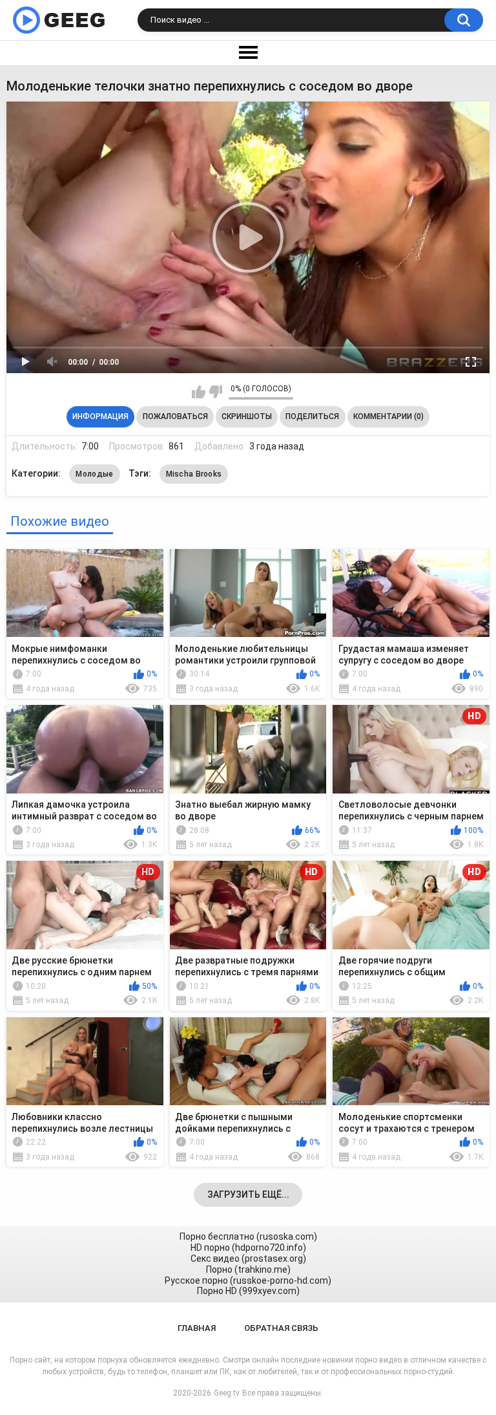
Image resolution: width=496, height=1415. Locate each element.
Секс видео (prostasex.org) (248, 1258)
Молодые (94, 474)
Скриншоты (247, 416)
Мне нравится (198, 391)
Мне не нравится (215, 391)
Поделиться (312, 416)
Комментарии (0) (388, 416)
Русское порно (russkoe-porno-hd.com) (248, 1280)
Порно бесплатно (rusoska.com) (248, 1236)
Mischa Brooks (194, 474)
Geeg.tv (227, 1393)
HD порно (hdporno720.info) (248, 1247)
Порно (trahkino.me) (248, 1269)
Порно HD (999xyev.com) (248, 1291)
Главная (197, 1328)
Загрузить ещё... (248, 1194)
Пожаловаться (175, 416)
